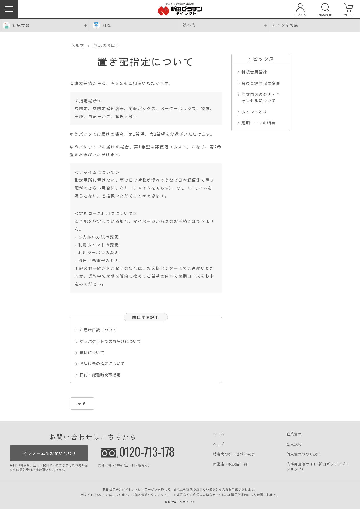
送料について (92, 352)
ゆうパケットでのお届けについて (110, 341)
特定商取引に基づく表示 (234, 453)
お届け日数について (98, 330)
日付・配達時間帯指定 (100, 375)
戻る (82, 403)
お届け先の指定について (102, 363)
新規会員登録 (254, 72)
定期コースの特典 (258, 123)
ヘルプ (77, 45)
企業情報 (294, 433)
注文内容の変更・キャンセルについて (260, 97)
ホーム (219, 433)
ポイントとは (254, 112)
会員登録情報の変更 (260, 83)
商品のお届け (106, 45)
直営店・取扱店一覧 (230, 464)
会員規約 (294, 443)
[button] (9, 9)
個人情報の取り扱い (304, 453)
